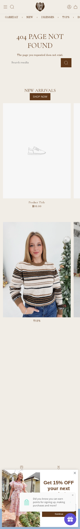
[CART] (75, 7)
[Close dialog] (74, 473)
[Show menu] (5, 7)
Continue (59, 514)
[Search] (66, 62)
